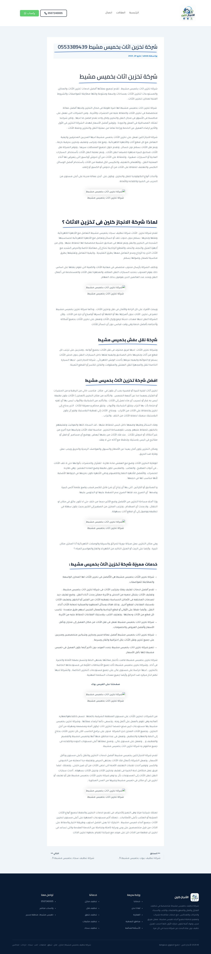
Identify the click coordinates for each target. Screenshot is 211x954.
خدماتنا (137, 902)
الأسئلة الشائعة (132, 928)
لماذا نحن (136, 908)
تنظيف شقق (91, 915)
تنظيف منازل (91, 902)
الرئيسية (134, 13)
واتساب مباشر (46, 908)
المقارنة (136, 915)
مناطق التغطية (133, 922)
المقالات (120, 13)
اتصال (108, 13)
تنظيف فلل (91, 908)
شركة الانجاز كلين (148, 137)
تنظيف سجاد (90, 928)
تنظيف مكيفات (90, 922)
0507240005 (47, 902)
